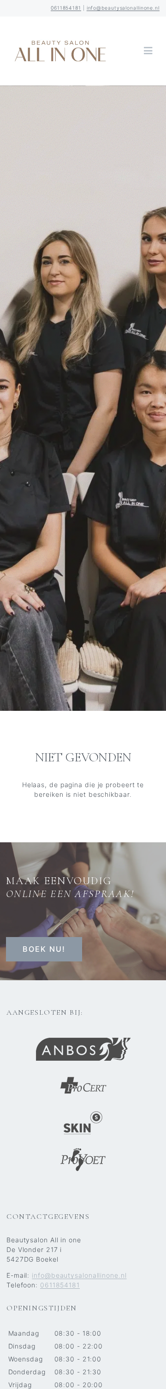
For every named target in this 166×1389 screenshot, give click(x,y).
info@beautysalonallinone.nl (123, 8)
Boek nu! (44, 949)
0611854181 (66, 8)
